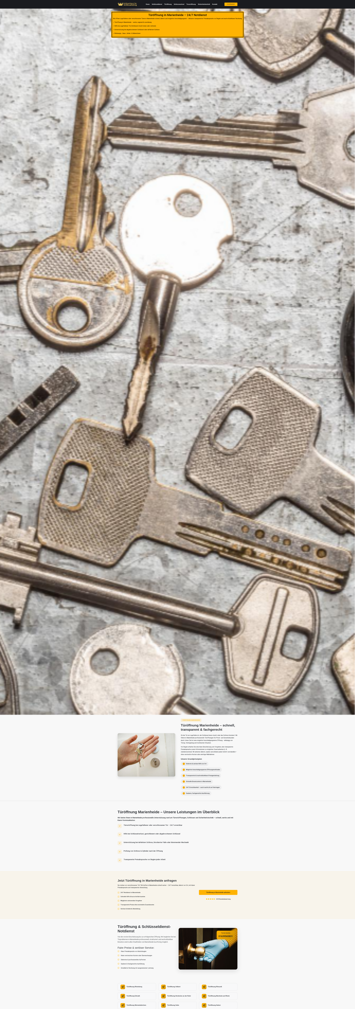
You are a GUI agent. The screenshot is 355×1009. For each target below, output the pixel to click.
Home (148, 4)
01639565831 (231, 4)
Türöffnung (168, 4)
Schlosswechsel (179, 4)
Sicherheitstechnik (204, 4)
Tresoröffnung (191, 4)
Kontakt (214, 4)
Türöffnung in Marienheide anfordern (218, 892)
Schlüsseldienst (157, 4)
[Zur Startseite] (127, 4)
